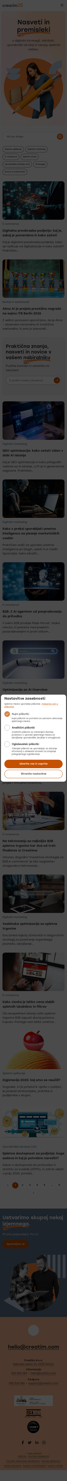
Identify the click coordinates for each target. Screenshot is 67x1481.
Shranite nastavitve (33, 774)
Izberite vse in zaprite (33, 764)
